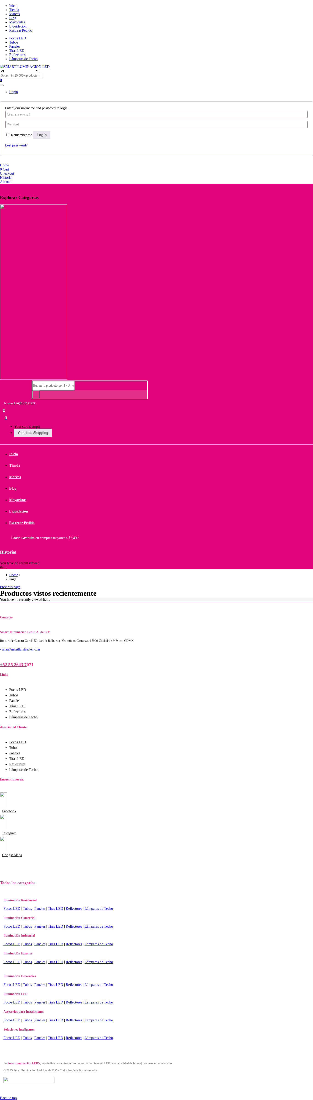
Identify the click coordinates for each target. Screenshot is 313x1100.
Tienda (14, 10)
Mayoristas (17, 22)
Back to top (8, 1098)
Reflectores (17, 55)
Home (13, 575)
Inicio (13, 6)
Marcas (14, 14)
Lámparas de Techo (23, 59)
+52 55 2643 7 (13, 664)
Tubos (13, 42)
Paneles (14, 46)
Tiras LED (17, 50)
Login (42, 135)
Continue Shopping (33, 433)
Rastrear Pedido (20, 30)
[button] (6, 418)
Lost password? (16, 145)
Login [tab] (13, 92)
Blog (12, 18)
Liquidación (18, 26)
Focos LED (17, 38)
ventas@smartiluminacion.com (20, 649)
